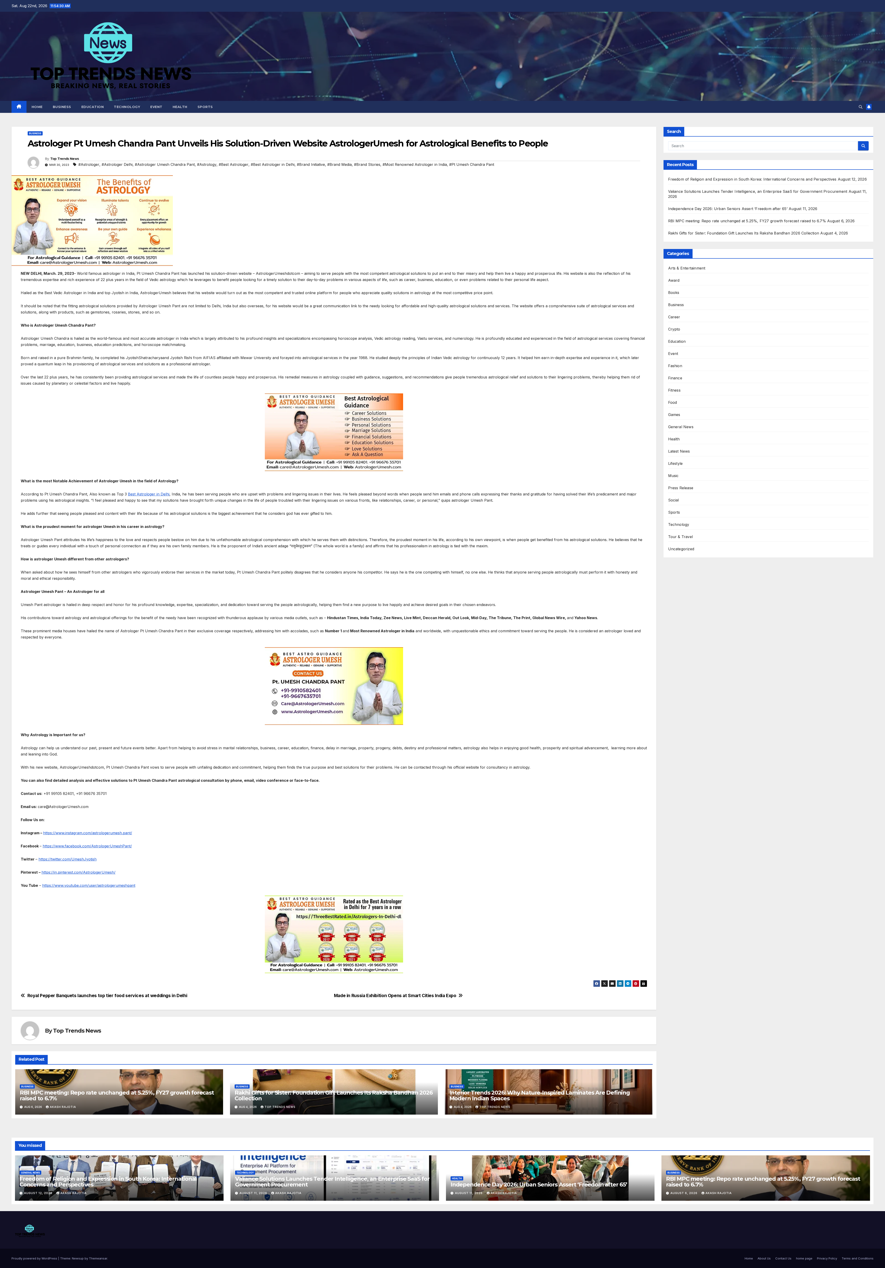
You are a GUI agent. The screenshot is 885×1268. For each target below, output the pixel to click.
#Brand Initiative (311, 164)
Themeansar (98, 1258)
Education (92, 107)
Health (180, 107)
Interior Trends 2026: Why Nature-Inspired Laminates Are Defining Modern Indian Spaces (539, 1095)
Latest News (679, 451)
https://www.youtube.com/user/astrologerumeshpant (88, 885)
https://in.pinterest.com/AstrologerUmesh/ (78, 872)
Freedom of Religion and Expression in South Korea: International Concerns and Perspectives (752, 179)
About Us (764, 1258)
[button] (860, 107)
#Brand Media (339, 164)
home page (804, 1258)
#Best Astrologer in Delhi (273, 164)
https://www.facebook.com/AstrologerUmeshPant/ (87, 846)
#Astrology (206, 164)
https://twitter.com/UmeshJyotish (67, 859)
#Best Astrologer (233, 164)
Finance (675, 378)
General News (680, 427)
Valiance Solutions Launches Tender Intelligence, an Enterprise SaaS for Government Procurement (757, 191)
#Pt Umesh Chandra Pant (471, 164)
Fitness (674, 390)
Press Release (680, 488)
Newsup (78, 1258)
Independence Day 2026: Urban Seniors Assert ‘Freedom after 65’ (728, 208)
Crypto (674, 329)
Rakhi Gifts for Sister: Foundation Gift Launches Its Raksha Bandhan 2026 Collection (334, 1095)
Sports (205, 107)
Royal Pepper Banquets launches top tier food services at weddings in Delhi (107, 995)
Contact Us (783, 1258)
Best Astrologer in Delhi (148, 494)
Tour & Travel (680, 536)
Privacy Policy (827, 1258)
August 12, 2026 (38, 1193)
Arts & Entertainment (686, 268)
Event (156, 107)
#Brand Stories (367, 164)
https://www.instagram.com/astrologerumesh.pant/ (87, 833)
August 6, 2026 (684, 1193)
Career (674, 317)
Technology (127, 107)
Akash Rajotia (63, 1107)
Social (673, 500)
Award (674, 280)
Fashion (675, 365)
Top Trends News (64, 159)
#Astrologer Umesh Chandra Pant (165, 164)
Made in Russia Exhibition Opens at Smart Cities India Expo (395, 995)
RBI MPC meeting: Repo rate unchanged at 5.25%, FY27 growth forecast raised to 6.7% (117, 1095)
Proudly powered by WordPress (35, 1258)
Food (672, 402)
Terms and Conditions (857, 1258)
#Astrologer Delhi (117, 164)
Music (673, 475)
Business (62, 107)
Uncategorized (681, 549)
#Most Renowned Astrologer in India (415, 164)
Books (673, 292)
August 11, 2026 (253, 1193)
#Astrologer (88, 164)
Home (37, 107)
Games (674, 414)
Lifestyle (675, 463)
